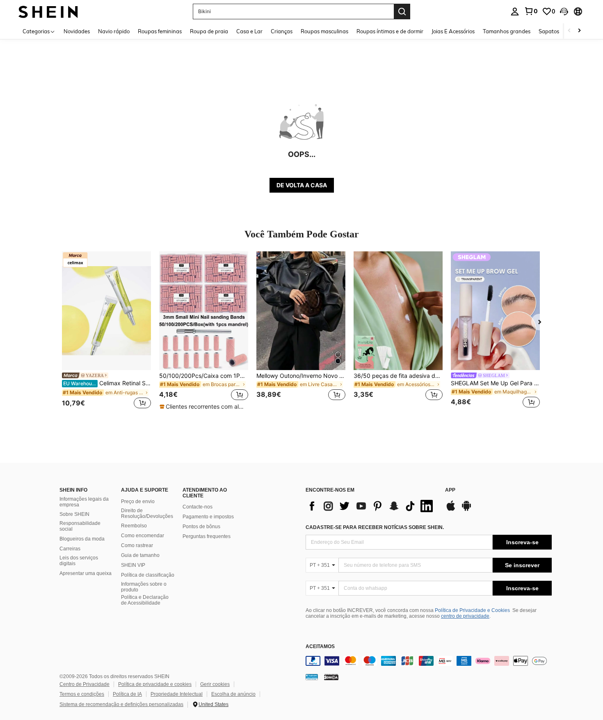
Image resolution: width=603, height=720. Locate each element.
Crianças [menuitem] (281, 31)
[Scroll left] (569, 31)
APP (450, 490)
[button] (564, 11)
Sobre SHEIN (74, 514)
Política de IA (127, 694)
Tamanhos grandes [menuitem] (506, 31)
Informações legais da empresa (84, 502)
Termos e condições (81, 694)
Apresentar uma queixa (85, 573)
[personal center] (515, 11)
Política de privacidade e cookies (155, 684)
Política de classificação (147, 575)
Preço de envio (138, 501)
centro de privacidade (465, 616)
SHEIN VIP (133, 565)
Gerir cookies (215, 684)
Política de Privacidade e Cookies (472, 610)
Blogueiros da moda (82, 539)
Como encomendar (142, 535)
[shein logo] (48, 11)
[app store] (451, 510)
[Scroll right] (579, 31)
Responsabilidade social (79, 526)
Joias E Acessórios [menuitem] (453, 31)
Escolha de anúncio (233, 694)
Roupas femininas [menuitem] (160, 31)
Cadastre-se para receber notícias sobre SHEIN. (375, 527)
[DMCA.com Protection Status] (331, 676)
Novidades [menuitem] (77, 31)
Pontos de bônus (201, 526)
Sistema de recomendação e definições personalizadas (121, 704)
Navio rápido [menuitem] (114, 31)
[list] (371, 506)
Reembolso (134, 526)
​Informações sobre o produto (144, 587)
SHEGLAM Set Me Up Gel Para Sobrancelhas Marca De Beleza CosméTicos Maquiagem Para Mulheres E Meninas (495, 383)
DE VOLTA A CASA (301, 185)
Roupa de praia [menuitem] (209, 31)
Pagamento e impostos (208, 517)
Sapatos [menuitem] (549, 31)
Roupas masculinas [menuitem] (324, 31)
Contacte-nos (197, 507)
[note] (203, 407)
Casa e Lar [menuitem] (249, 31)
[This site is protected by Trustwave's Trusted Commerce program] (312, 676)
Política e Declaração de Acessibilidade (145, 600)
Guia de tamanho (140, 555)
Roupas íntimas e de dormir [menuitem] (389, 31)
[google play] (466, 510)
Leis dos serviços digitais (78, 560)
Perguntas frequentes (207, 536)
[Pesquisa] (402, 11)
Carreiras (69, 549)
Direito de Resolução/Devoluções (147, 513)
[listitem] (106, 331)
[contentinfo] (429, 661)
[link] (531, 11)
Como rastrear (137, 545)
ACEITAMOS (320, 646)
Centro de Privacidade (84, 684)
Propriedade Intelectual (177, 694)
